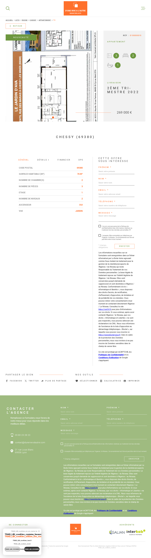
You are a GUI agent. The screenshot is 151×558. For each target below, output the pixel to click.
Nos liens (121, 546)
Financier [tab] (63, 160)
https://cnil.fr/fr (105, 309)
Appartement (45, 20)
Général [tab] (23, 160)
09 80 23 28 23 (22, 435)
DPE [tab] (80, 160)
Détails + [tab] (43, 160)
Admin (114, 546)
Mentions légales (105, 546)
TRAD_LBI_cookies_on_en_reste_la (24, 531)
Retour (17, 26)
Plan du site (94, 546)
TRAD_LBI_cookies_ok (32, 549)
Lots (17, 20)
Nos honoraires (83, 546)
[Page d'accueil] (75, 8)
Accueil (9, 20)
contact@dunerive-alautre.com (30, 442)
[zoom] (54, 76)
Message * (106, 213)
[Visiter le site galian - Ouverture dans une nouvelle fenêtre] (117, 532)
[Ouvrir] (8, 8)
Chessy (33, 20)
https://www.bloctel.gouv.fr (109, 335)
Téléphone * (107, 201)
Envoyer (124, 246)
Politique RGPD (130, 546)
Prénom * (105, 167)
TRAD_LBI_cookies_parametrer (12, 549)
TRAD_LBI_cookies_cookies (107, 547)
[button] (53, 117)
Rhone (24, 20)
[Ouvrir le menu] (143, 8)
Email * (104, 190)
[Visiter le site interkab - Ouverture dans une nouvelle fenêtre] (136, 532)
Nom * (103, 179)
